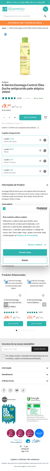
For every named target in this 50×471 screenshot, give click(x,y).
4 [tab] (23, 330)
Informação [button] (6, 368)
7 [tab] (31, 330)
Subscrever (40, 349)
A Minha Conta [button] (8, 381)
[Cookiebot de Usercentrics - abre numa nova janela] (36, 208)
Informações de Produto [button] (13, 185)
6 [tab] (28, 330)
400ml (12, 306)
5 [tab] (26, 330)
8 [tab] (33, 330)
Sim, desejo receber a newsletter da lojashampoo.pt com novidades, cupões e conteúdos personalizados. (26, 357)
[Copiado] (40, 140)
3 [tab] (21, 330)
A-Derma (5, 82)
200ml (6, 306)
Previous (1, 2)
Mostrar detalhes (35, 245)
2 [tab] (19, 330)
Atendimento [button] (7, 375)
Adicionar (30, 117)
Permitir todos (25, 252)
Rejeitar (25, 260)
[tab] (25, 185)
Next (48, 2)
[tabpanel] (13, 302)
